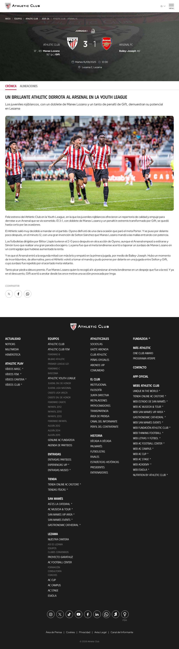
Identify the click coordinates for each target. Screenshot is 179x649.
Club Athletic (98, 354)
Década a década (100, 441)
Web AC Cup (139, 453)
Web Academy (141, 464)
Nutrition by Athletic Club (149, 474)
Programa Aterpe (144, 358)
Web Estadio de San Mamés (149, 401)
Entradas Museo (58, 470)
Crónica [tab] (10, 86)
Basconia (53, 373)
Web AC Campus (142, 448)
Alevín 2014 (54, 430)
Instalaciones (98, 400)
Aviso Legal (100, 632)
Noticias (10, 344)
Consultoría (55, 571)
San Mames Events (59, 519)
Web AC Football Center (147, 443)
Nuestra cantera (58, 539)
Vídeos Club (12, 384)
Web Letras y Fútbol (145, 438)
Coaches (52, 574)
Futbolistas (97, 451)
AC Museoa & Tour (59, 509)
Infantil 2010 (55, 411)
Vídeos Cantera (14, 379)
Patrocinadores (100, 405)
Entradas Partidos (59, 459)
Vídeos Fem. (12, 374)
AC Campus (54, 585)
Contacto (139, 367)
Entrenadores (99, 472)
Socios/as (96, 344)
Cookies (70, 632)
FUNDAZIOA (140, 339)
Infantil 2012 (55, 406)
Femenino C (54, 368)
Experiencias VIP (57, 464)
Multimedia (12, 349)
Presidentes (97, 467)
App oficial (140, 376)
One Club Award (143, 353)
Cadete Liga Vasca (57, 392)
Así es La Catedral (59, 504)
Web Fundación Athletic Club (150, 427)
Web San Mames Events (147, 422)
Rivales (94, 456)
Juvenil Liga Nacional (59, 387)
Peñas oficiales (99, 359)
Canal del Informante (103, 421)
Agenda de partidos (60, 445)
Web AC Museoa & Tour (147, 406)
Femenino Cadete (57, 402)
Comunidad (97, 370)
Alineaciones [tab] (29, 86)
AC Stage (53, 590)
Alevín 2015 (54, 434)
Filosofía (96, 389)
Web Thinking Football (147, 432)
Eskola (52, 595)
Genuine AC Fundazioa (61, 439)
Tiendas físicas (57, 489)
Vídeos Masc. (13, 368)
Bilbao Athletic (56, 358)
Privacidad (84, 632)
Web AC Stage (141, 459)
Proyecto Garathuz (60, 557)
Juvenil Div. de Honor (59, 383)
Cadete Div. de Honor (59, 397)
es (162, 6)
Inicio (7, 18)
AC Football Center (60, 562)
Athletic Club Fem (59, 349)
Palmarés (96, 446)
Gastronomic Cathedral (63, 525)
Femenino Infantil (57, 420)
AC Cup (52, 579)
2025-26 (45, 18)
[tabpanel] (89, 196)
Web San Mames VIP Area (148, 411)
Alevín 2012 (54, 425)
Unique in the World (145, 390)
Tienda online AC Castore (63, 484)
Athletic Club (32, 18)
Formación (54, 567)
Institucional (98, 384)
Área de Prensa (99, 416)
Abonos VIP (97, 365)
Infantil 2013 (55, 416)
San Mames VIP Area (60, 514)
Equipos (18, 18)
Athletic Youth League (62, 378)
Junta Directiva (99, 395)
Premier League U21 (58, 363)
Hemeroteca (12, 354)
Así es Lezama (55, 544)
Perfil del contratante (104, 426)
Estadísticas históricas (104, 462)
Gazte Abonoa (99, 349)
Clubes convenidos (58, 551)
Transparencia (99, 410)
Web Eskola (140, 469)
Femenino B (54, 354)
